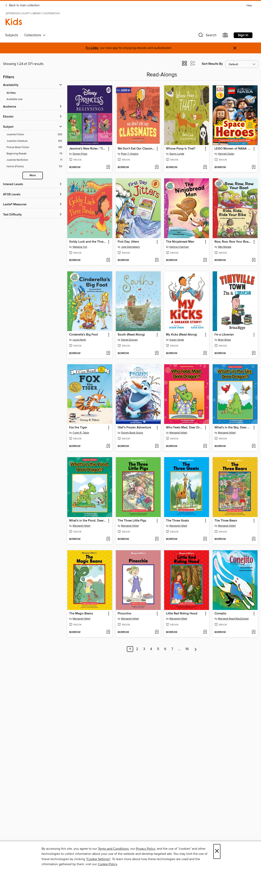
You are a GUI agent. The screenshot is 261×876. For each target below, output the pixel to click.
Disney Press (80, 153)
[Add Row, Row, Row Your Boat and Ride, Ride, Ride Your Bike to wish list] (253, 260)
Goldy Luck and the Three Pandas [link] (87, 242)
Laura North (79, 339)
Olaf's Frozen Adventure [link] (134, 427)
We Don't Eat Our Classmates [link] (136, 149)
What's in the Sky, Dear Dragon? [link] (233, 427)
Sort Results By (212, 64)
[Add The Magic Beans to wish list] (108, 632)
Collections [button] (33, 35)
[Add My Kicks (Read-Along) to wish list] (205, 353)
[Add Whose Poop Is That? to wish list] (205, 167)
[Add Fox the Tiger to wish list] (108, 446)
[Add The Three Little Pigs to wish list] (156, 539)
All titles (11, 93)
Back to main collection (24, 5)
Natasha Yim (80, 247)
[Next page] (196, 649)
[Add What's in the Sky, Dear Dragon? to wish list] (253, 446)
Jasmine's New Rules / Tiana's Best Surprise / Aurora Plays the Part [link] (87, 149)
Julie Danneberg (130, 247)
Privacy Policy (145, 849)
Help (249, 5)
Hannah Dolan (226, 153)
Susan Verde (176, 339)
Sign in (243, 35)
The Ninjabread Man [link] (180, 242)
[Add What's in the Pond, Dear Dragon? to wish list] (108, 539)
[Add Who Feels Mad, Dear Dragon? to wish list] (205, 446)
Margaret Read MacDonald (233, 618)
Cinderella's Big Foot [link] (83, 335)
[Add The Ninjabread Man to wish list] (205, 260)
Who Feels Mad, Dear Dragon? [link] (184, 427)
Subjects (11, 35)
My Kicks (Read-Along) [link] (181, 335)
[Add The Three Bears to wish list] (253, 539)
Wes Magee (224, 247)
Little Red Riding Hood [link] (181, 613)
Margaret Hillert (178, 432)
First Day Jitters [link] (128, 242)
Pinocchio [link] (124, 613)
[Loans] (225, 36)
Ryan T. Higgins (129, 153)
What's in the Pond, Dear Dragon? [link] (87, 521)
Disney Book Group (132, 432)
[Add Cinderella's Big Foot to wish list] (108, 353)
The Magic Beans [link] (81, 613)
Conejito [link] (220, 613)
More (33, 175)
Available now (15, 99)
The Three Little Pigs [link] (132, 521)
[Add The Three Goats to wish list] (205, 539)
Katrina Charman (179, 247)
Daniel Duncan (129, 339)
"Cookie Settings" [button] (98, 859)
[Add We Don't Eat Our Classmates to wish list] (156, 167)
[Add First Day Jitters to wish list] (156, 260)
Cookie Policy (107, 864)
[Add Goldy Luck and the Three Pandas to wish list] (108, 260)
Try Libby (91, 48)
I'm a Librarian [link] (224, 335)
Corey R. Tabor (81, 432)
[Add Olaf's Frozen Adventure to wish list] (156, 446)
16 (187, 649)
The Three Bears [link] (226, 521)
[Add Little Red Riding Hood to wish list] (205, 632)
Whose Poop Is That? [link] (180, 149)
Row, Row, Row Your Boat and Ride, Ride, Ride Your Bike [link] (233, 242)
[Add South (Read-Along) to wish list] (156, 353)
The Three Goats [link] (177, 521)
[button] (207, 36)
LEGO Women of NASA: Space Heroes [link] (233, 149)
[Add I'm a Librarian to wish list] (253, 353)
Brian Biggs (224, 339)
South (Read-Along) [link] (131, 335)
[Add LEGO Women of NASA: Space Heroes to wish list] (253, 167)
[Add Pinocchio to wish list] (156, 632)
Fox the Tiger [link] (78, 427)
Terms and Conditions (113, 849)
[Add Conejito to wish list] (253, 632)
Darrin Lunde (176, 153)
